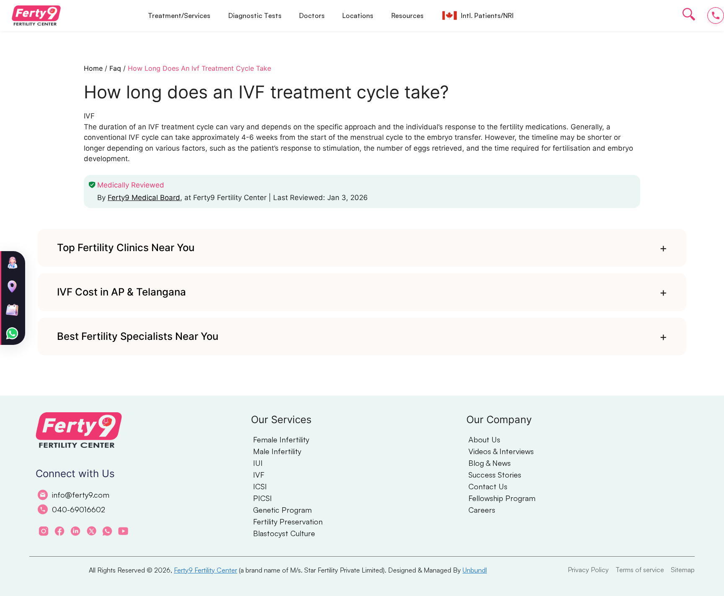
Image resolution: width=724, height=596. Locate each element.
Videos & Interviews (501, 451)
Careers (481, 510)
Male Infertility (277, 451)
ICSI (260, 486)
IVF (258, 474)
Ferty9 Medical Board (144, 197)
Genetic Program (282, 510)
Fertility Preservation (288, 521)
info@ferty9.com (80, 494)
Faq (115, 68)
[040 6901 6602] (715, 15)
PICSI (262, 498)
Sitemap (683, 569)
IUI (258, 463)
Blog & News (489, 463)
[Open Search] (689, 15)
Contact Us (487, 486)
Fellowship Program (501, 498)
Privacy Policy (588, 569)
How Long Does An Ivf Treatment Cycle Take (199, 68)
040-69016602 (78, 509)
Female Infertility (281, 439)
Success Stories (494, 474)
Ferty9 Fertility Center (205, 570)
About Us (484, 439)
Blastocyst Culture (284, 533)
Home (93, 68)
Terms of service (639, 569)
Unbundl (475, 570)
